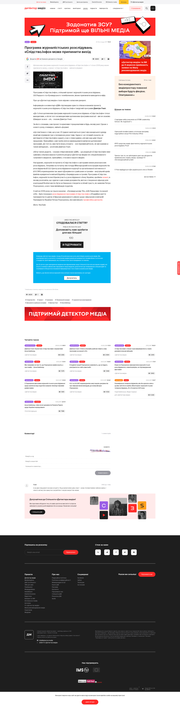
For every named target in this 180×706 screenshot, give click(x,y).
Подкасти (93, 8)
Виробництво (74, 345)
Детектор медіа (41, 2)
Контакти (55, 589)
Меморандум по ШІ (58, 582)
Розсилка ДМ (56, 596)
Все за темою (149, 177)
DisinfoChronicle (97, 2)
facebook (81, 578)
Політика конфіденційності (61, 580)
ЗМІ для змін (29, 585)
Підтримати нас (57, 592)
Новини (52, 8)
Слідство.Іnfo (31, 300)
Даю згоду (90, 702)
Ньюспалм (28, 610)
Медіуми (28, 612)
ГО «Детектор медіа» (137, 2)
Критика (67, 8)
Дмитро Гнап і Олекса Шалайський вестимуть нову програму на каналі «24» (88, 350)
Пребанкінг (29, 587)
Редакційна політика (59, 578)
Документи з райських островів (36, 303)
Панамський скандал (63, 300)
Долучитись (72, 278)
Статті (60, 8)
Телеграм (81, 582)
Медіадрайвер (30, 589)
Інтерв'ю (37, 402)
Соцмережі (83, 574)
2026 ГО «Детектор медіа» (48, 642)
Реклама (55, 587)
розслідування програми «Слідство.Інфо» (71, 194)
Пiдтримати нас (146, 574)
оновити (107, 447)
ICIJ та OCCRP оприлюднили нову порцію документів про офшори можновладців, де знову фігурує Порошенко (89, 385)
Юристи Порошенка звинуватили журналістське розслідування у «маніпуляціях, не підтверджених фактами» (133, 367)
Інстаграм (81, 585)
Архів (54, 598)
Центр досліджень (82, 2)
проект (41, 300)
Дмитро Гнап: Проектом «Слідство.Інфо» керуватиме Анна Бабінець (44, 350)
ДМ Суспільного (67, 2)
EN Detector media (111, 2)
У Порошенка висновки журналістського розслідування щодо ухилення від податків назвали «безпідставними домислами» (45, 385)
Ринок (85, 8)
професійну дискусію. (93, 200)
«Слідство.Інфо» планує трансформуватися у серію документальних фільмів (133, 350)
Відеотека (28, 596)
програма (50, 300)
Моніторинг (77, 8)
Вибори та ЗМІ (30, 598)
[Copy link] (27, 80)
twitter (80, 580)
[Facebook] (27, 67)
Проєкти (29, 574)
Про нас (55, 574)
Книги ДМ (55, 585)
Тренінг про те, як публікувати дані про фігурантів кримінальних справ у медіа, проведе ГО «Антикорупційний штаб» (133, 158)
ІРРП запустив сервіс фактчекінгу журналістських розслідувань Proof (133, 145)
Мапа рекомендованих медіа (35, 608)
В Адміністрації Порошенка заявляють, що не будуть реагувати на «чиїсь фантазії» (89, 366)
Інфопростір (103, 8)
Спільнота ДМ (37, 512)
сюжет (105, 177)
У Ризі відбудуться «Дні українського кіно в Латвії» (134, 170)
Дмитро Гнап (54, 303)
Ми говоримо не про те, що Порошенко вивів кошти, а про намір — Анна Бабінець (44, 366)
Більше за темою (123, 109)
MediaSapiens (54, 2)
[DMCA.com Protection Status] (82, 682)
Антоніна (123, 2)
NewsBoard (28, 592)
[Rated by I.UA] (98, 682)
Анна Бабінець (66, 303)
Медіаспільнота (30, 345)
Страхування (135, 8)
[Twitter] (27, 73)
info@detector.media (46, 640)
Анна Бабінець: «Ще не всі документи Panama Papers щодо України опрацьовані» (44, 406)
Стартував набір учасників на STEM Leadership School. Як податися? (132, 121)
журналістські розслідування (82, 300)
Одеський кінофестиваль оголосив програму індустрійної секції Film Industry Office (132, 133)
